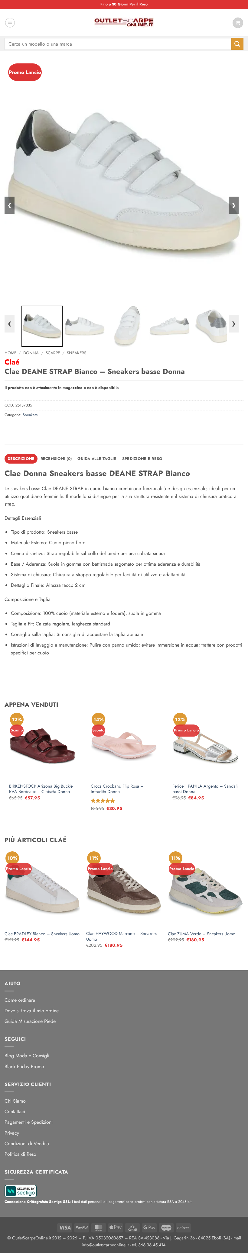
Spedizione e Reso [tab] (142, 458)
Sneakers (76, 353)
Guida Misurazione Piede (30, 1021)
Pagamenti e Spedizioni (29, 1122)
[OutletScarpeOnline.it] (124, 23)
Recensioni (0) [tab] (56, 458)
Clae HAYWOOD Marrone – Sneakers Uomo (121, 936)
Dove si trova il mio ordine (32, 1010)
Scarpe (53, 353)
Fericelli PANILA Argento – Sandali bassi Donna (205, 789)
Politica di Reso (20, 1154)
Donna (31, 353)
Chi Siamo (15, 1100)
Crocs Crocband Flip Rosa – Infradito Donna (117, 789)
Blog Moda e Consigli (27, 1055)
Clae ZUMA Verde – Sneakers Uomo (201, 934)
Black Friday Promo (24, 1066)
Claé (12, 362)
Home (10, 353)
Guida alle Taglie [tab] (96, 458)
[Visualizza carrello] (238, 23)
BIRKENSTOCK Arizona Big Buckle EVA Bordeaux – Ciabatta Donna (41, 789)
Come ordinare (20, 1000)
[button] (10, 22)
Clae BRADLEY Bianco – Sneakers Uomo (42, 934)
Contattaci (15, 1111)
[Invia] (237, 44)
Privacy (12, 1132)
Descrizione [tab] (21, 458)
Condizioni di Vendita (27, 1143)
